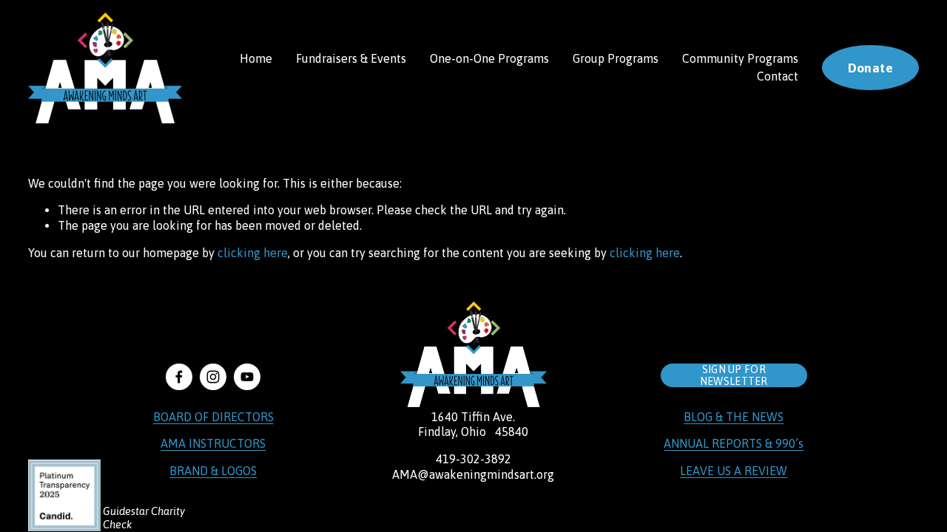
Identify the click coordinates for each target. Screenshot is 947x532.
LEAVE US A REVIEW (733, 470)
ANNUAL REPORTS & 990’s (733, 443)
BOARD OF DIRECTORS (213, 416)
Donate (870, 68)
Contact (777, 76)
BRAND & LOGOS (213, 470)
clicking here (253, 252)
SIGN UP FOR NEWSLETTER (734, 375)
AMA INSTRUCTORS (213, 443)
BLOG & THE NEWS (733, 416)
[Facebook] (179, 377)
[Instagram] (213, 377)
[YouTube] (247, 377)
